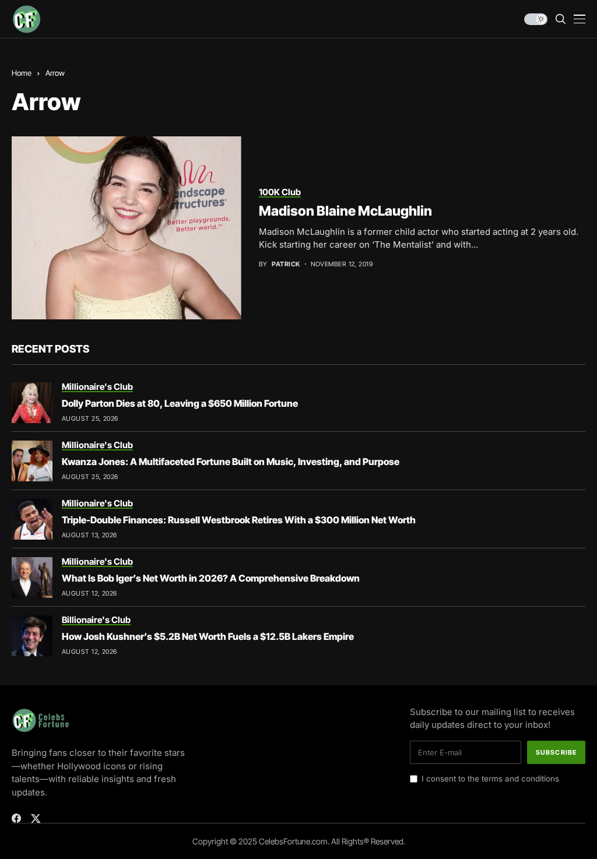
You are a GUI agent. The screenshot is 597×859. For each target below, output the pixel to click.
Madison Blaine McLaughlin (345, 211)
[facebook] (16, 818)
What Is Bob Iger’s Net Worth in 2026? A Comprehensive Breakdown (211, 578)
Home (21, 73)
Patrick (286, 264)
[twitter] (36, 818)
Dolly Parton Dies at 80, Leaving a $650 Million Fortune (180, 403)
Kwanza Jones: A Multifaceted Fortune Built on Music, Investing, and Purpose (230, 461)
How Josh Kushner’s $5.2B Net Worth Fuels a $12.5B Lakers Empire (208, 636)
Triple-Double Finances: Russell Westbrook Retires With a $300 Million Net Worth (239, 520)
